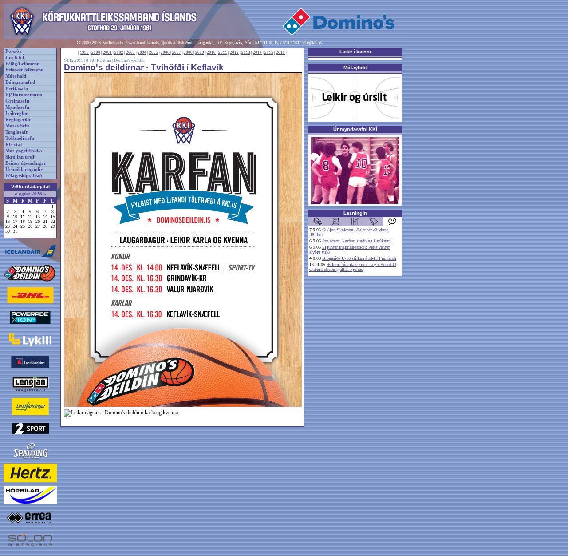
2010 (211, 52)
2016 (280, 52)
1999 (84, 52)
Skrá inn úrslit (20, 157)
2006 (165, 52)
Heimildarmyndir (24, 169)
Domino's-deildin (129, 60)
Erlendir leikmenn (24, 70)
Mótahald (15, 76)
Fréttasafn (16, 88)
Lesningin (355, 213)
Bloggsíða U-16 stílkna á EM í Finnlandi (359, 258)
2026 (37, 193)
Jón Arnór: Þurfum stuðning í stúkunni (357, 240)
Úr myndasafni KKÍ (355, 129)
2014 (257, 52)
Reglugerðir (18, 119)
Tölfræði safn (19, 138)
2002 (118, 52)
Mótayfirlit (17, 125)
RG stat (13, 144)
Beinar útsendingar (25, 163)
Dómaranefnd (20, 82)
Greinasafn (17, 101)
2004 (142, 52)
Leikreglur (16, 113)
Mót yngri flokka (23, 150)
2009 (199, 52)
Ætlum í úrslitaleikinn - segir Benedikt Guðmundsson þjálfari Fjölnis (352, 267)
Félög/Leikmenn (22, 63)
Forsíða (13, 51)
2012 (234, 52)
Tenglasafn (16, 132)
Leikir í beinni (355, 51)
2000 (95, 52)
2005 (153, 52)
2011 (222, 52)
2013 (245, 52)
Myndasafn (17, 107)
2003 (130, 52)
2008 (188, 52)
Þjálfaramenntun (23, 94)
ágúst (24, 193)
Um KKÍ (14, 57)
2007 (176, 52)
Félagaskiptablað (23, 175)
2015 (268, 52)
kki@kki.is (312, 42)
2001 (107, 52)
